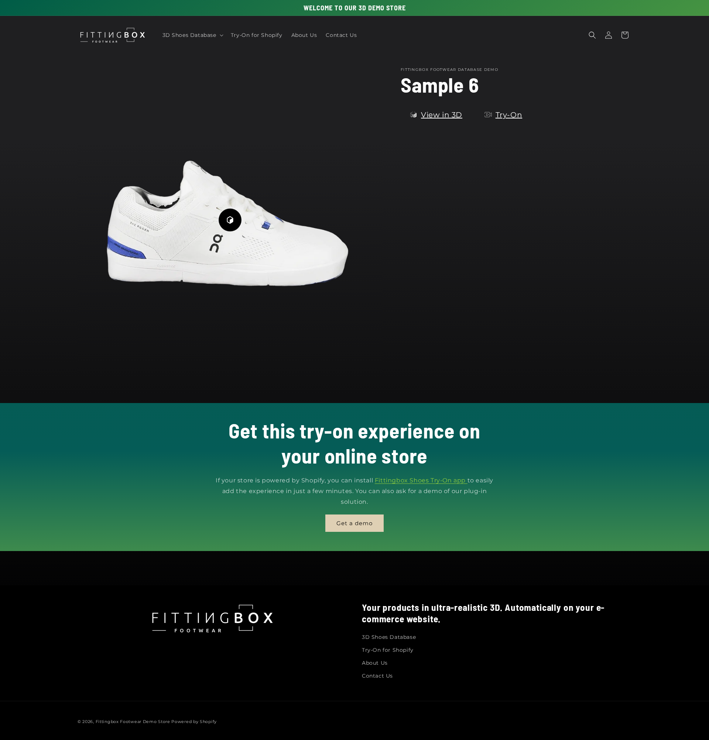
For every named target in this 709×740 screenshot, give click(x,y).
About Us (375, 662)
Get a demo (354, 523)
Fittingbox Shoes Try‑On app (421, 480)
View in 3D (441, 114)
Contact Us (377, 675)
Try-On (509, 114)
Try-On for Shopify (388, 649)
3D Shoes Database (389, 636)
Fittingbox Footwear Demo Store (133, 721)
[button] (192, 35)
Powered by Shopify (194, 721)
